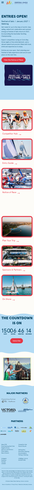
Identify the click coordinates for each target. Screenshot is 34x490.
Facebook (3, 460)
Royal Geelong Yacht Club (8, 446)
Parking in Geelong (23, 455)
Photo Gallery (4, 451)
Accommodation (22, 453)
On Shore (6, 299)
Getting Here (21, 449)
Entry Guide (8, 163)
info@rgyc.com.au (23, 458)
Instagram (4, 458)
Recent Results (22, 446)
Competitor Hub (10, 133)
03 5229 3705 (22, 460)
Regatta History (5, 448)
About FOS (4, 444)
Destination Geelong (23, 451)
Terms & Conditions (6, 484)
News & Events (5, 453)
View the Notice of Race (13, 60)
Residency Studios (28, 484)
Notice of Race (9, 192)
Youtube (3, 462)
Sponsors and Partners (7, 449)
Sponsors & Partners (12, 269)
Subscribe (16, 341)
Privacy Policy (15, 484)
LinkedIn (3, 463)
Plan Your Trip (8, 240)
